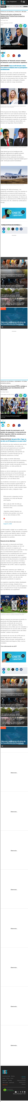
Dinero (7, 1078)
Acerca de (23, 1078)
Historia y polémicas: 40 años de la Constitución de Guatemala (13, 323)
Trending (10, 1080)
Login (8, 1)
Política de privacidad (21, 1080)
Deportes (18, 381)
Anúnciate (23, 1076)
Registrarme (13, 1)
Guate (4, 1078)
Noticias (18, 11)
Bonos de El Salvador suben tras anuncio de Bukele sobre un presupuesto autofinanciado (14, 67)
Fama (12, 1078)
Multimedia (11, 1082)
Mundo (24, 11)
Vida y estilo (5, 1082)
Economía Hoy (6, 1076)
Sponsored (5, 1084)
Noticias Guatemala (7, 11)
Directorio (23, 1084)
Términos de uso (22, 1082)
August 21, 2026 (7, 523)
